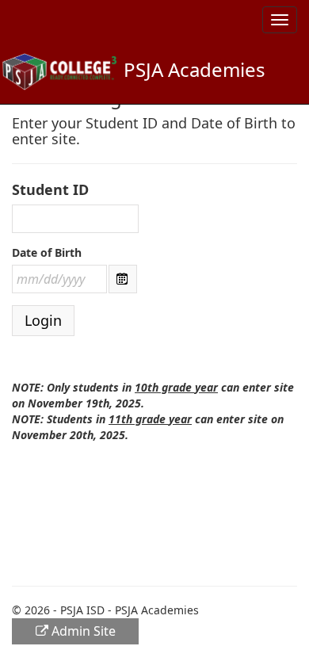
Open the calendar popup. (123, 279)
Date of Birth (47, 252)
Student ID (50, 189)
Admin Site (82, 631)
